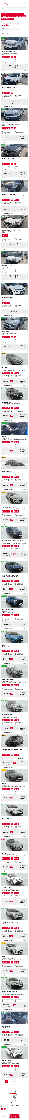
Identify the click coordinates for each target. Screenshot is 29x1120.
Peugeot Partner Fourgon (7, 16)
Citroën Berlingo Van (6, 13)
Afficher (3, 33)
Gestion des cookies (14, 1105)
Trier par (4, 28)
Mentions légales (14, 1102)
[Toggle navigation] (26, 3)
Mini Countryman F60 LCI (7, 18)
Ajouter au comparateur (8, 70)
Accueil (14, 1100)
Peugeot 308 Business (20, 16)
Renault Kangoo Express (18, 13)
